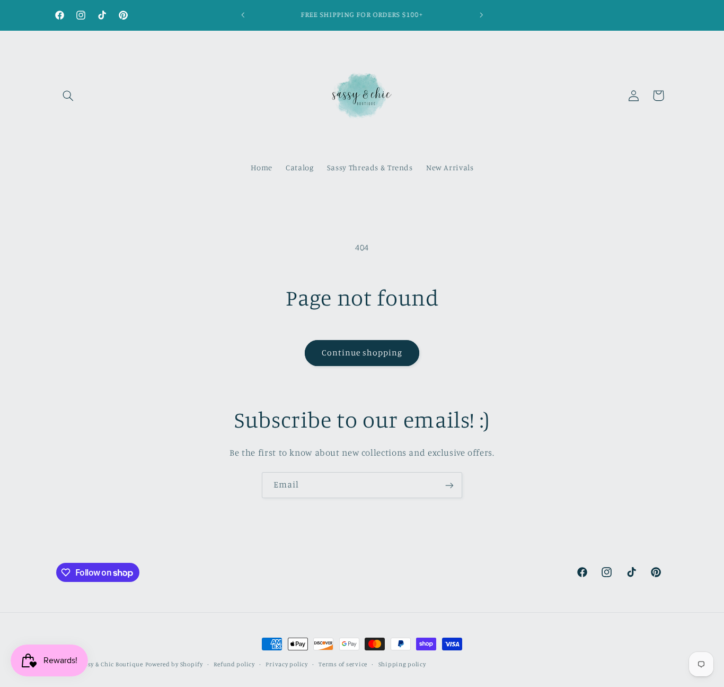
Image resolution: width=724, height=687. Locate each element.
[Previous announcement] (242, 14)
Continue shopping (362, 352)
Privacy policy (286, 664)
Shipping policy (402, 664)
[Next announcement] (481, 14)
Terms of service (343, 664)
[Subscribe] (449, 485)
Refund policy (234, 664)
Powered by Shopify (174, 664)
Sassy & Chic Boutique (110, 664)
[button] (68, 95)
